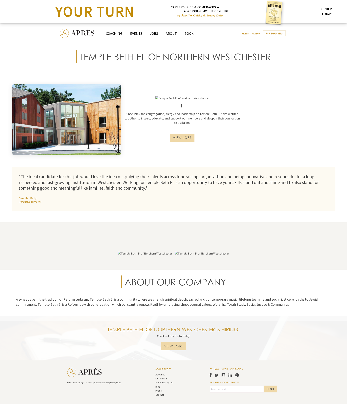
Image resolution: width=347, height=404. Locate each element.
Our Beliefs (161, 378)
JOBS (154, 33)
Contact (159, 394)
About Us (160, 374)
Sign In (245, 33)
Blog (157, 386)
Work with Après (164, 382)
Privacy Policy (115, 383)
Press (158, 390)
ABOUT (171, 33)
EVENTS (136, 33)
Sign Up (256, 33)
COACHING (114, 33)
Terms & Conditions (101, 383)
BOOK (189, 33)
